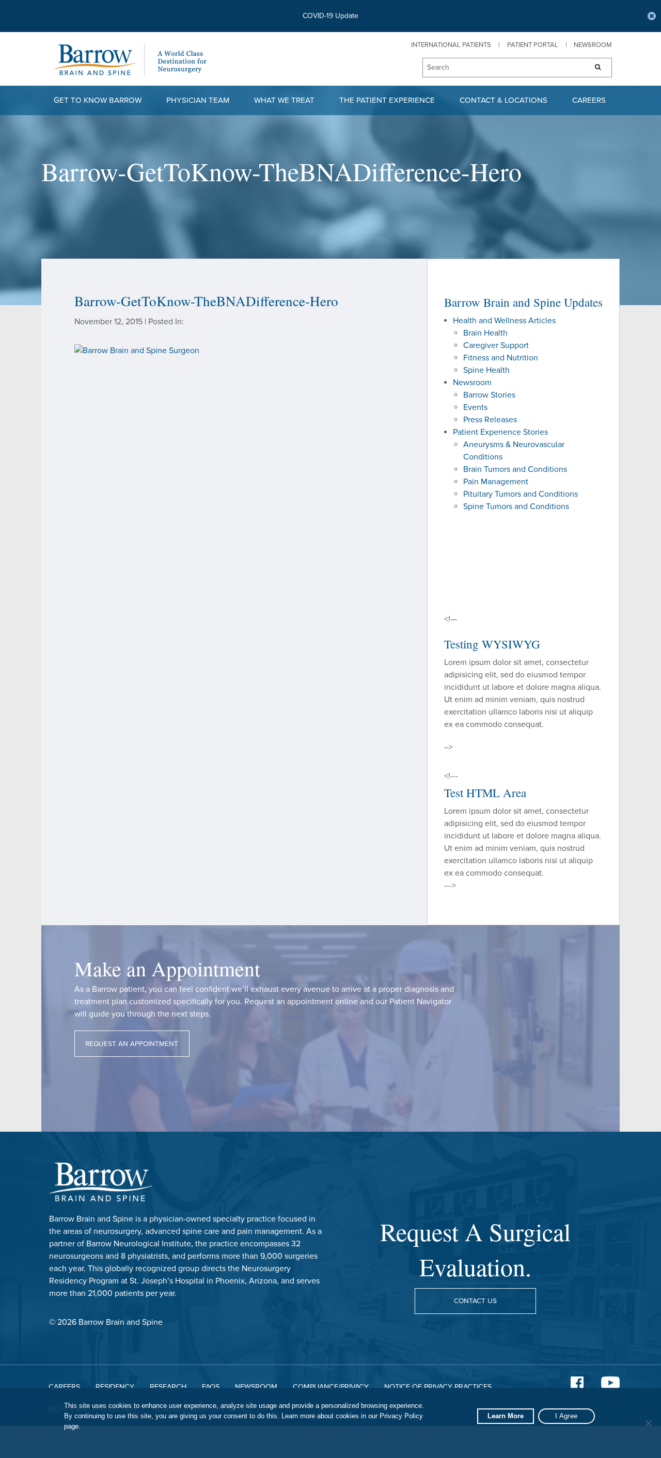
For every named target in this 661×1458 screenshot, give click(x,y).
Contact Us (475, 1301)
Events (475, 407)
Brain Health (485, 333)
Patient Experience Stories (500, 432)
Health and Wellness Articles (504, 320)
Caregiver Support (496, 345)
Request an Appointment (131, 1044)
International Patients (451, 45)
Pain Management (495, 482)
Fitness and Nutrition (500, 358)
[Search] (594, 67)
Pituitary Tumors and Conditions (520, 494)
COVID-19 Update (330, 15)
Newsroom (593, 45)
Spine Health (486, 370)
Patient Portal (532, 45)
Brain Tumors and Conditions (515, 469)
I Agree (566, 1416)
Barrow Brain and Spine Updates (523, 302)
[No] (648, 1423)
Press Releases (490, 420)
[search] (499, 68)
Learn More (505, 1416)
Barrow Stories (489, 395)
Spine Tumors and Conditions (516, 506)
